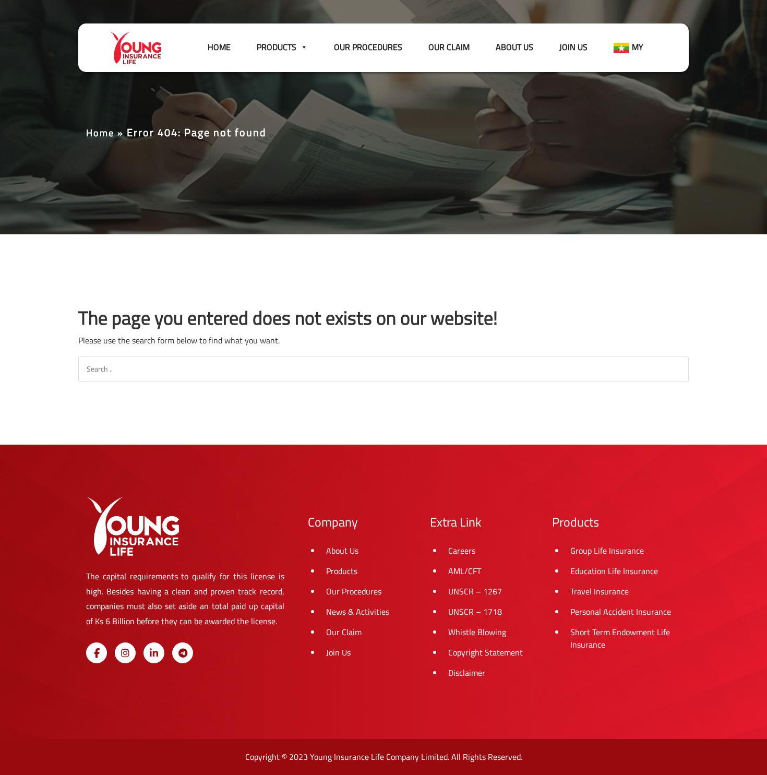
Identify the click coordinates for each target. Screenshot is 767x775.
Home (219, 47)
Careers (461, 550)
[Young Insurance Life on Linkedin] (153, 652)
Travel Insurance (599, 591)
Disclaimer (466, 672)
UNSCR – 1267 (475, 591)
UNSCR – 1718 (475, 611)
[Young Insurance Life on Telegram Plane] (182, 652)
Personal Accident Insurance (620, 611)
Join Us (573, 47)
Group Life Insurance (607, 550)
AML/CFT (464, 571)
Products (341, 571)
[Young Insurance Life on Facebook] (96, 652)
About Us (514, 47)
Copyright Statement (485, 652)
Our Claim (449, 47)
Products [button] (276, 47)
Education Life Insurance (614, 571)
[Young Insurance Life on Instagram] (125, 652)
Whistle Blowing (477, 632)
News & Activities (357, 611)
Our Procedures (368, 47)
